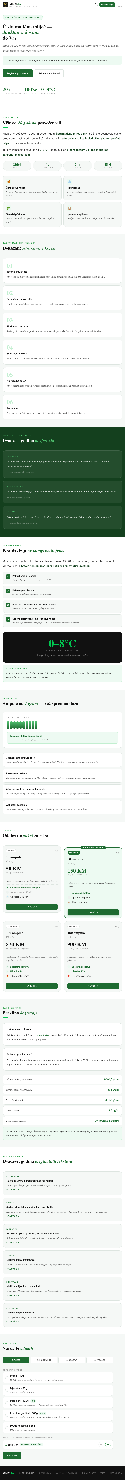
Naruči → (32, 907)
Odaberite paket (12, 1370)
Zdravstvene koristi (49, 73)
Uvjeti (102, 1473)
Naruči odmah (107, 5)
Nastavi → (12, 1455)
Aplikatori (28, 1437)
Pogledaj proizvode (17, 73)
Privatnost (89, 1473)
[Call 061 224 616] (96, 4)
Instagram (116, 1473)
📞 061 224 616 (26, 1473)
